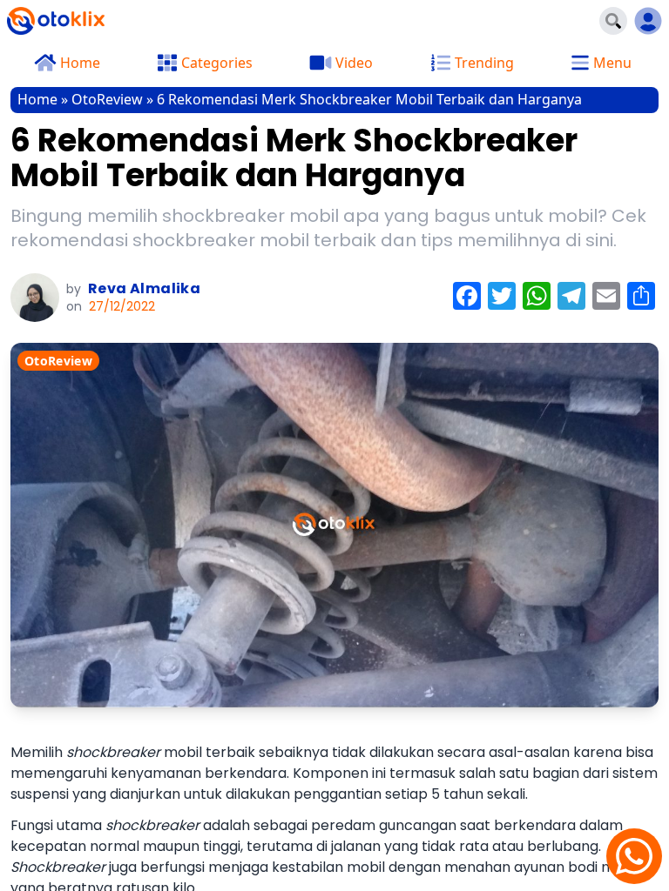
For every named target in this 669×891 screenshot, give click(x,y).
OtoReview (107, 99)
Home (37, 99)
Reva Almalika (144, 288)
